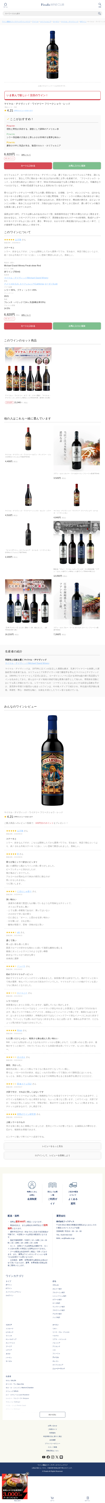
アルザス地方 (57, 1314)
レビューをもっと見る (52, 1146)
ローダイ (56, 22)
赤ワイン (83, 22)
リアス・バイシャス (59, 1339)
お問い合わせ (52, 1426)
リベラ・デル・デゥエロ (60, 1332)
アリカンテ (56, 1346)
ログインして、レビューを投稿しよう (52, 1155)
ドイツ (8, 1354)
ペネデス (55, 1336)
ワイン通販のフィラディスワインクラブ (16, 22)
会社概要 (52, 1440)
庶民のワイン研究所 (26, 1114)
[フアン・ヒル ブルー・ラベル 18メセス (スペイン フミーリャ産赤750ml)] (77, 602)
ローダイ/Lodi (51, 284)
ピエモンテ (9, 1332)
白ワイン (9, 1288)
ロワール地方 (57, 1299)
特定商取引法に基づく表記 (52, 1436)
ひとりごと (22, 993)
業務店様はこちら (52, 1451)
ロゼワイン (9, 1295)
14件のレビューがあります (23, 110)
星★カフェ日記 (24, 1084)
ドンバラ (21, 966)
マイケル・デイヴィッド (69, 22)
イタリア (9, 1325)
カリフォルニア (45, 22)
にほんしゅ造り (24, 891)
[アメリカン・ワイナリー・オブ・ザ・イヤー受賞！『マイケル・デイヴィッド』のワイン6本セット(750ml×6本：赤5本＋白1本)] (28, 370)
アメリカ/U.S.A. (12, 284)
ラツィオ (9, 1336)
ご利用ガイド (52, 1429)
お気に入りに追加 (77, 166)
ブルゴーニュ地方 (58, 1292)
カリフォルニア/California (32, 284)
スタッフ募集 (52, 1447)
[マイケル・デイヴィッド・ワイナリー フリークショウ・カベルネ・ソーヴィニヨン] (77, 495)
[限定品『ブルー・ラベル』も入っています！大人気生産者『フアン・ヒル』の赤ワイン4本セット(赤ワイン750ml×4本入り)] (77, 544)
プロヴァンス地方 (58, 1310)
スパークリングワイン (13, 1292)
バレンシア (56, 1343)
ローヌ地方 (56, 1303)
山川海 (18, 240)
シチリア (9, 1350)
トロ (54, 1350)
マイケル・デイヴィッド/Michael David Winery (26, 278)
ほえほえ (21, 1057)
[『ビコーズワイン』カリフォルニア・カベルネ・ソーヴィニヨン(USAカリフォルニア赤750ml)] (28, 534)
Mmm (19, 1030)
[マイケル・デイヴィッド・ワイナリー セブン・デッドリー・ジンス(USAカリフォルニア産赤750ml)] (28, 438)
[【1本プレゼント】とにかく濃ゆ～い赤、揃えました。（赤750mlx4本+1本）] (28, 602)
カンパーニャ (10, 1343)
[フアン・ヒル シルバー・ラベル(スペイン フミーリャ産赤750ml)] (77, 448)
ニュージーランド (58, 1368)
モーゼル (9, 1361)
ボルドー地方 (57, 1289)
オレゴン (55, 1361)
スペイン (55, 1325)
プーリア (9, 1346)
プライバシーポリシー (52, 1443)
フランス (55, 1285)
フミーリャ (56, 1353)
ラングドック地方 (58, 1307)
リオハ (54, 1328)
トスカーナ (9, 1328)
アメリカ (35, 22)
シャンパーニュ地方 (59, 1296)
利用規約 (52, 1433)
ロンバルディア (11, 1339)
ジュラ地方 (56, 1317)
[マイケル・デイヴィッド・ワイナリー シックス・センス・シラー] (28, 495)
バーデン (9, 1358)
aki (18, 932)
